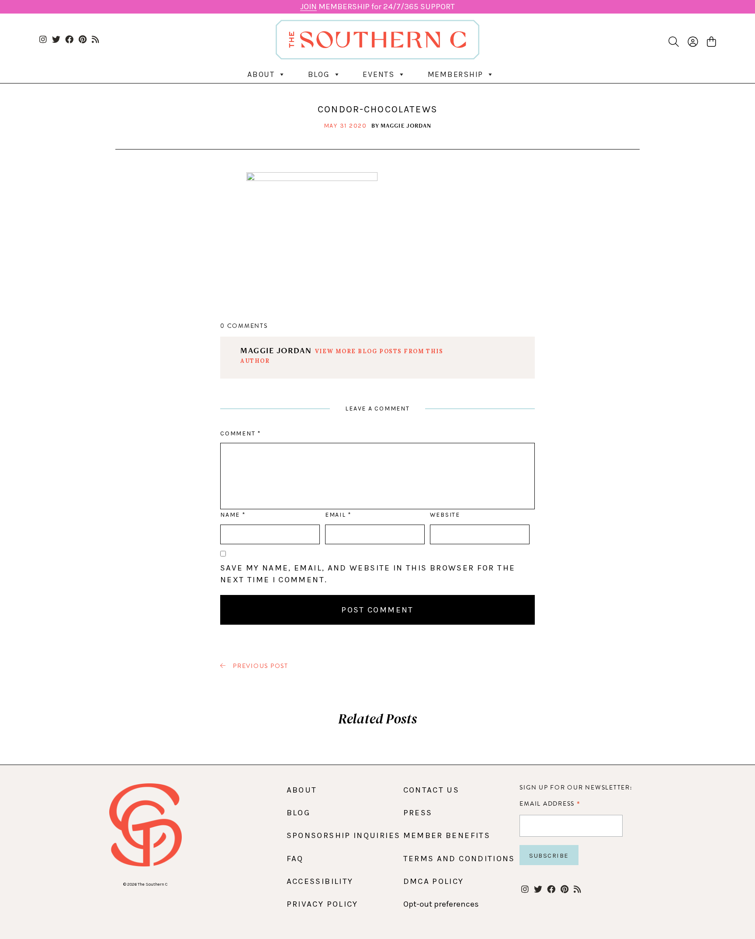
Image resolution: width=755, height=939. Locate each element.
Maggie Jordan (406, 125)
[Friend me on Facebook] (69, 40)
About (261, 74)
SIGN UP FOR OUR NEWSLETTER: (575, 787)
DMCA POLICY (433, 881)
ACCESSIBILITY (320, 881)
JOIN (308, 6)
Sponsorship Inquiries (344, 835)
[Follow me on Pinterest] (82, 40)
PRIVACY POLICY (322, 904)
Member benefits (446, 835)
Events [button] (379, 74)
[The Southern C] (378, 39)
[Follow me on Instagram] (43, 40)
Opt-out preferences (441, 904)
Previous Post (259, 666)
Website (445, 514)
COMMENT (240, 433)
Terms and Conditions (459, 858)
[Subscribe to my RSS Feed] (95, 40)
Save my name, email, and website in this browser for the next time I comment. (367, 573)
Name (232, 514)
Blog (319, 74)
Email (338, 514)
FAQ (295, 858)
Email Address (549, 803)
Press (418, 812)
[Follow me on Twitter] (56, 40)
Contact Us (431, 790)
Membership (456, 74)
